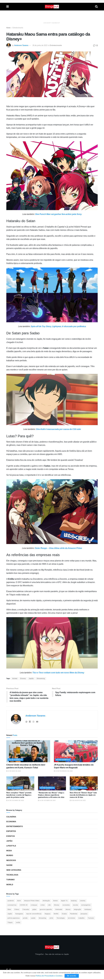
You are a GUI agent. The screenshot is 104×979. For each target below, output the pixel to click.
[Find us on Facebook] (6, 969)
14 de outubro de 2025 (47, 800)
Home (8, 28)
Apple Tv (64, 900)
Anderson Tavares (21, 45)
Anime (14, 678)
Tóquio (10, 922)
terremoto (71, 918)
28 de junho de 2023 (39, 45)
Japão (31, 678)
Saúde (9, 865)
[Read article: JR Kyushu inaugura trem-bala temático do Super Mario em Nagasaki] (76, 751)
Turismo (10, 880)
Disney (23, 678)
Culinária (11, 817)
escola (75, 905)
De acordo (71, 976)
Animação (46, 900)
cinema (82, 900)
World (9, 885)
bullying (74, 900)
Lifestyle (11, 846)
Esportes (11, 831)
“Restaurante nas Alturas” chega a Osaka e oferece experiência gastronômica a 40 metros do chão (51, 795)
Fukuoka (26, 909)
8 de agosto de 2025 (78, 800)
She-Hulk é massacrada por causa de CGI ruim (58, 429)
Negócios (11, 860)
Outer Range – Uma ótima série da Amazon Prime (58, 548)
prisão (25, 918)
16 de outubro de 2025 (15, 800)
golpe (34, 909)
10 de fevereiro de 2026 (64, 771)
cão (49, 905)
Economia (11, 822)
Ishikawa (87, 909)
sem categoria (13, 870)
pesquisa (84, 913)
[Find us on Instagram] (10, 969)
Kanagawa (19, 913)
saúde (33, 918)
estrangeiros (86, 905)
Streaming (41, 678)
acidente (11, 900)
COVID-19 (23, 905)
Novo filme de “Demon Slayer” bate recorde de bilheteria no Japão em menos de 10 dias (83, 795)
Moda (9, 851)
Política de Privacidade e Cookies (49, 976)
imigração (77, 909)
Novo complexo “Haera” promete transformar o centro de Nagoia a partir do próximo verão (18, 795)
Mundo (9, 855)
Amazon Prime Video (31, 900)
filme (9, 909)
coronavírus (12, 905)
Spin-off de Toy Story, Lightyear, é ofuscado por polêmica (58, 326)
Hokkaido (58, 909)
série (51, 918)
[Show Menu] (7, 6)
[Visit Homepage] (52, 6)
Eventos (10, 836)
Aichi (19, 900)
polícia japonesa (14, 918)
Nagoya (47, 913)
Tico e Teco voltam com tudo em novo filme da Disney (58, 673)
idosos (68, 909)
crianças (34, 905)
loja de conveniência (33, 913)
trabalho (81, 918)
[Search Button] (96, 6)
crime (43, 905)
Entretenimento (18, 28)
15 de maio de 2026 (14, 771)
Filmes (16, 909)
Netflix (56, 913)
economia (66, 905)
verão (18, 922)
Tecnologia (12, 875)
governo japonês (46, 909)
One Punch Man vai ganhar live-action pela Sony (58, 214)
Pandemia (73, 913)
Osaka (64, 913)
